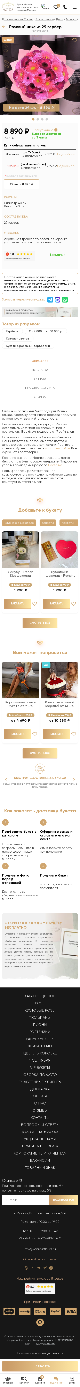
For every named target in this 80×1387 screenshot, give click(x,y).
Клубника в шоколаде (19, 522)
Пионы (40, 1025)
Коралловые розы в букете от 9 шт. (21, 704)
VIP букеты (40, 1067)
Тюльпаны (40, 1017)
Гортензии (40, 1032)
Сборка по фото (40, 1075)
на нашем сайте (57, 448)
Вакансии (40, 1160)
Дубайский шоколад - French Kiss (59, 573)
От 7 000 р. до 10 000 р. (46, 331)
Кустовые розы (40, 1010)
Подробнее (66, 154)
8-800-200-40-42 (44, 1231)
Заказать (43, 1366)
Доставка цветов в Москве (17, 19)
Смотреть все (40, 622)
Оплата (40, 1096)
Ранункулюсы (40, 1039)
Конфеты (48, 522)
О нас (40, 1103)
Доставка (55, 465)
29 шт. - (21, 184)
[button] (33, 119)
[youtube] (32, 1269)
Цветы (59, 19)
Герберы (71, 19)
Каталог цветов (44, 19)
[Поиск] (45, 6)
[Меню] (75, 7)
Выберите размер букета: (21, 175)
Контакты (40, 1118)
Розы (40, 1003)
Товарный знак (40, 1168)
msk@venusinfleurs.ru (40, 1249)
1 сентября (40, 1060)
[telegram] (45, 1269)
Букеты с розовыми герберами (28, 345)
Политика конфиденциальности (40, 1353)
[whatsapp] (26, 1269)
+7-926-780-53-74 (48, 1238)
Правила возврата (40, 1146)
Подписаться (63, 1200)
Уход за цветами (40, 1139)
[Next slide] (74, 780)
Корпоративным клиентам (40, 1153)
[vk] (38, 1269)
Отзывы (40, 1110)
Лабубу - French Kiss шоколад (20, 573)
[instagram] (51, 1269)
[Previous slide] (6, 780)
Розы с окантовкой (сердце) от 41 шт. (59, 704)
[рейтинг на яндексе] (19, 260)
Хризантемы (40, 1046)
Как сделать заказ (40, 1132)
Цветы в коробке (40, 1053)
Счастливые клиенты (40, 1082)
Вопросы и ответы (40, 1125)
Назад (4, 26)
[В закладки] (74, 40)
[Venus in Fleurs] (8, 10)
